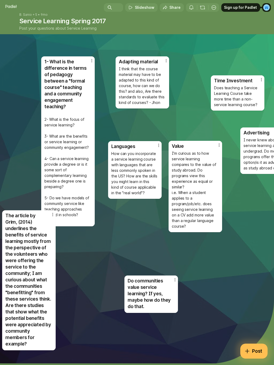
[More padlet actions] (213, 7)
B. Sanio (25, 15)
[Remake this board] (202, 7)
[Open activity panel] (191, 7)
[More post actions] (258, 81)
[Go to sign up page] (266, 7)
